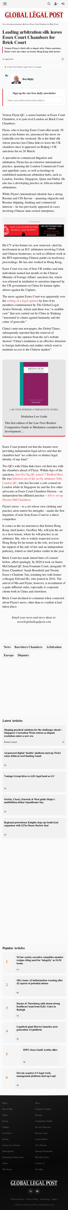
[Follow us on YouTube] (37, 1191)
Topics (5, 1115)
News (4, 24)
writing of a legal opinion (22, 301)
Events (5, 1121)
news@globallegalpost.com (34, 621)
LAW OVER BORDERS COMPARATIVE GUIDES (34, 409)
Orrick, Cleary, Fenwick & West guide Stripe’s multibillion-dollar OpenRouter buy (29, 800)
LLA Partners (41, 1145)
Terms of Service (18, 1199)
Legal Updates (41, 1139)
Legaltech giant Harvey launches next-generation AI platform (37, 1028)
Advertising (44, 1199)
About (4, 1163)
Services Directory (43, 1127)
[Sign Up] (56, 4)
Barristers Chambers (28, 647)
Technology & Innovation (13, 1157)
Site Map (39, 1169)
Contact (54, 1199)
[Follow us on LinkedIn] (30, 1191)
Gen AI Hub (7, 1109)
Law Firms (7, 1133)
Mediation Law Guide (34, 416)
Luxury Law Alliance (11, 1145)
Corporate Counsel (43, 1109)
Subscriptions (8, 1151)
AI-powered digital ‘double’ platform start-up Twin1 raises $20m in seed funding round (32, 754)
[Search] (49, 4)
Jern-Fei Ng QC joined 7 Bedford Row (39, 474)
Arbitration (54, 647)
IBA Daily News (42, 1157)
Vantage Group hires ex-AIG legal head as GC (29, 776)
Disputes (23, 655)
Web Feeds (7, 1169)
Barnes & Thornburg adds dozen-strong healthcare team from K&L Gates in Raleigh (38, 1007)
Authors (5, 1127)
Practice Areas (41, 1133)
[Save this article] (63, 59)
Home (4, 1102)
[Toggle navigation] (5, 4)
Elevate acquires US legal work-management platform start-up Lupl (36, 1074)
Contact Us (40, 1163)
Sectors (5, 1139)
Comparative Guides (44, 1121)
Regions (38, 1115)
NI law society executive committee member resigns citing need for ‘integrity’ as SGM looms (40, 960)
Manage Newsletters (44, 1151)
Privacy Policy (32, 1199)
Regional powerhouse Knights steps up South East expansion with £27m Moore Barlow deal (31, 823)
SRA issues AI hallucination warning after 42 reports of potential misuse (40, 981)
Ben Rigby (28, 79)
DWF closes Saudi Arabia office (40, 1050)
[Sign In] (63, 4)
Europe (9, 655)
